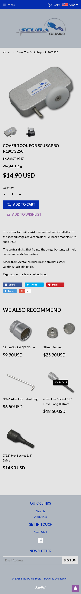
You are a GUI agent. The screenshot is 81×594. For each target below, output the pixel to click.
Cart (56, 4)
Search (40, 511)
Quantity (8, 187)
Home (6, 52)
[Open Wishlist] (75, 588)
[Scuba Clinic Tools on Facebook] (40, 541)
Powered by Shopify (55, 578)
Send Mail (40, 532)
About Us (40, 516)
